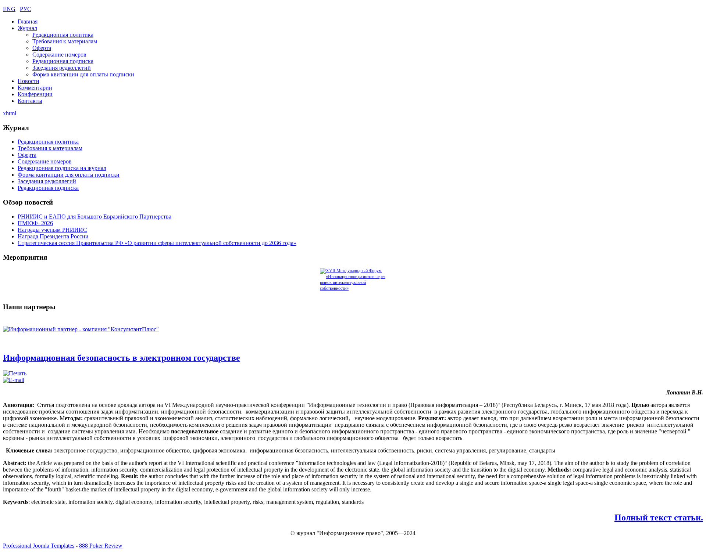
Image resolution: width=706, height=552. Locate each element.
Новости (28, 81)
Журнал (27, 28)
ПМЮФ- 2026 (35, 223)
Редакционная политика (62, 35)
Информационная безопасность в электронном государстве (121, 357)
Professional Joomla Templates (38, 545)
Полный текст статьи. (658, 517)
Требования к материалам (64, 41)
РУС (25, 9)
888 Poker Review (100, 545)
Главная (28, 21)
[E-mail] (13, 380)
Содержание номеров (59, 54)
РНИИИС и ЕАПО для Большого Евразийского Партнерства (94, 216)
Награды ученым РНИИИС (52, 230)
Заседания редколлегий (61, 68)
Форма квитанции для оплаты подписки (83, 74)
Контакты (30, 101)
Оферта (41, 48)
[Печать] (14, 373)
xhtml (9, 113)
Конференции (35, 94)
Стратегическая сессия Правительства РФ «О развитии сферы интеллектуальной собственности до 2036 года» (157, 243)
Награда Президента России (53, 236)
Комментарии (35, 87)
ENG (9, 9)
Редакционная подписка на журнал (62, 168)
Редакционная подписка (62, 61)
